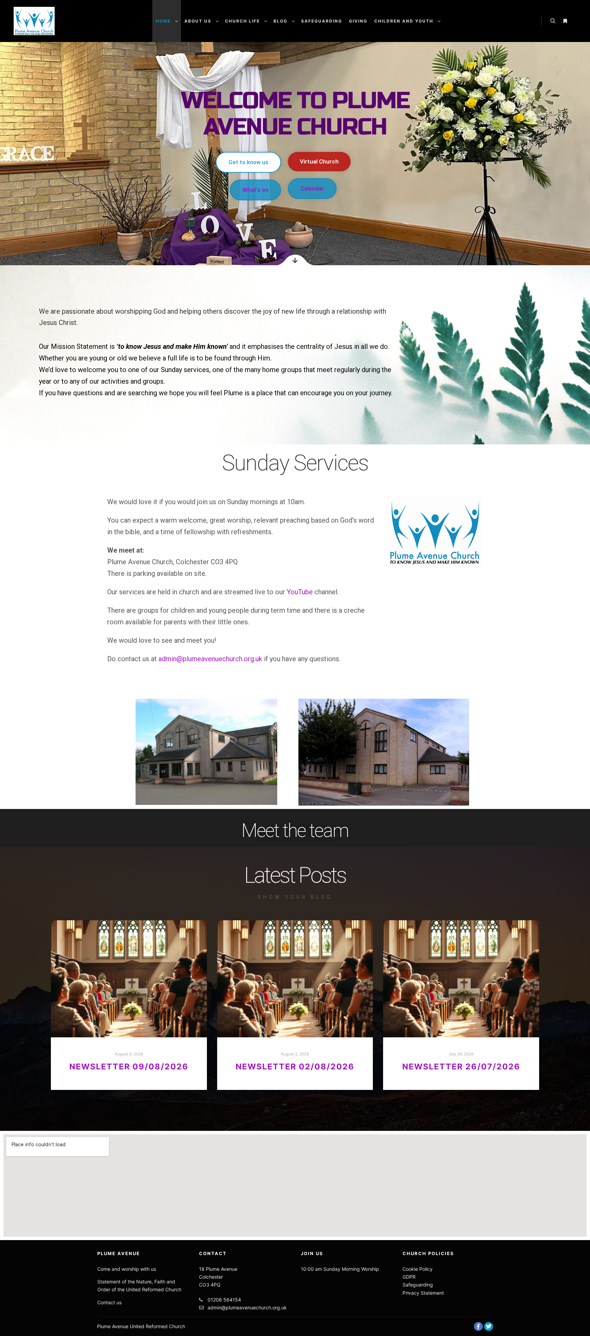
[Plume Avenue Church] (34, 21)
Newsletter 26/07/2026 (461, 1066)
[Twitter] (488, 1326)
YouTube (300, 592)
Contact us (109, 1302)
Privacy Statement (423, 1293)
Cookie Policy (418, 1269)
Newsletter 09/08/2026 (128, 1066)
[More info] (565, 21)
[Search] (553, 21)
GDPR (409, 1277)
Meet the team (295, 830)
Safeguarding (418, 1285)
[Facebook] (478, 1326)
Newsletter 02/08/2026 (295, 1066)
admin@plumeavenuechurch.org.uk (210, 659)
